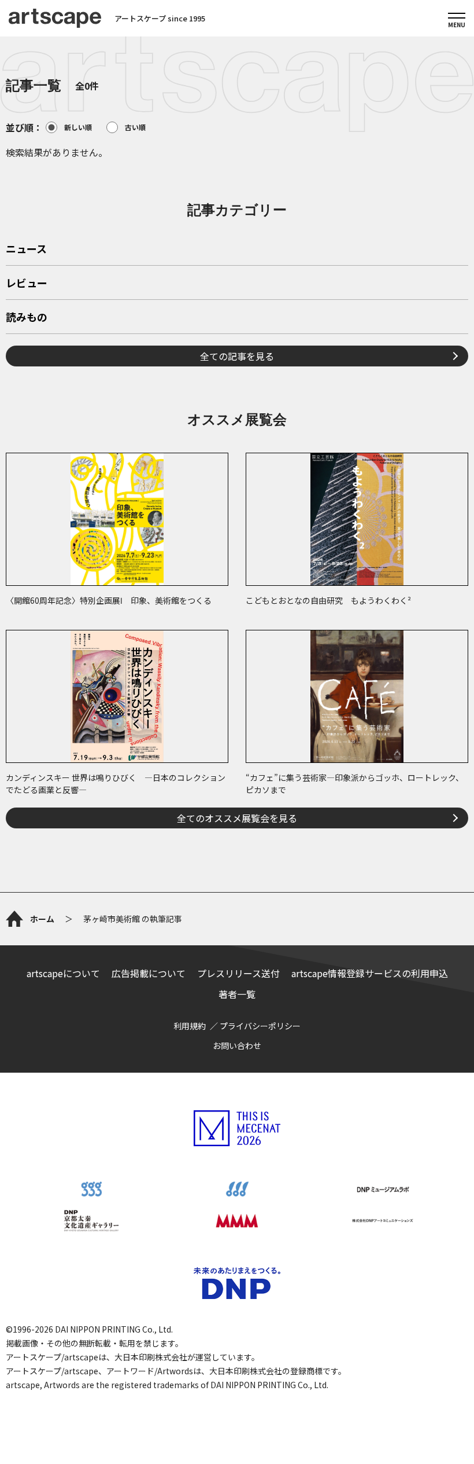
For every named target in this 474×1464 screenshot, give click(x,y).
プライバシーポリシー (260, 1026)
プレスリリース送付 (238, 973)
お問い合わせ (237, 1045)
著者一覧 (237, 994)
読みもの (26, 317)
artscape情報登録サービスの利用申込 (369, 973)
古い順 (135, 127)
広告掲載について (149, 973)
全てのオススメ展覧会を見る (237, 818)
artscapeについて (63, 973)
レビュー (26, 283)
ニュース (26, 249)
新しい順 (78, 127)
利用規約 (189, 1026)
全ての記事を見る (237, 356)
